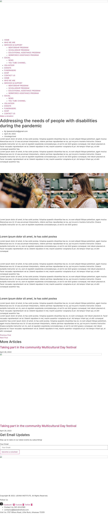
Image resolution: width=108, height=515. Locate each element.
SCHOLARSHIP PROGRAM (18, 50)
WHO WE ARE (9, 42)
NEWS (10, 60)
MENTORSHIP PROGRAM (18, 47)
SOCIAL (7, 58)
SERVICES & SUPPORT (13, 45)
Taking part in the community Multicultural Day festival (38, 347)
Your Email (4, 444)
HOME (6, 40)
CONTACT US (9, 75)
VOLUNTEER (9, 65)
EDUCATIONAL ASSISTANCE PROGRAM (24, 53)
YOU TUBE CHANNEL (17, 63)
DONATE (7, 68)
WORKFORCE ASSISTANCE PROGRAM (23, 55)
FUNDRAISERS (10, 70)
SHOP (6, 73)
